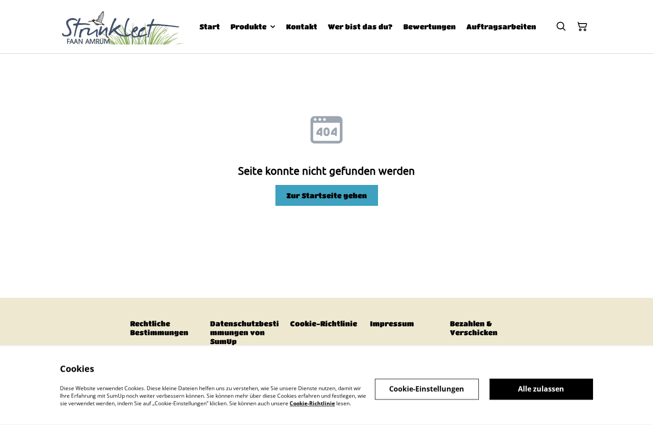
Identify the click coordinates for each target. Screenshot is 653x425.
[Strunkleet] (123, 26)
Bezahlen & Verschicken (474, 328)
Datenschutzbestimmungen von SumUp (244, 332)
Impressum (392, 323)
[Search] (561, 26)
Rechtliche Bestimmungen (159, 328)
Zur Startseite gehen (327, 195)
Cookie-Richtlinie (323, 323)
